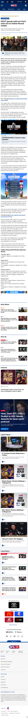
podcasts (6, 386)
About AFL (3, 658)
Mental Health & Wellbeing (6, 661)
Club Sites (19, 1)
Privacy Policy (13, 652)
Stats (24, 9)
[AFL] (2, 2)
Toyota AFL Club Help (5, 664)
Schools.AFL (3, 684)
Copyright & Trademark (14, 713)
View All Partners (13, 624)
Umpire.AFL (3, 682)
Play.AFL (2, 676)
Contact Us (3, 669)
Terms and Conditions (13, 711)
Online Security (4, 715)
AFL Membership (4, 687)
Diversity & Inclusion (5, 666)
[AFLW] (7, 2)
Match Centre (11, 9)
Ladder (18, 9)
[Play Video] (14, 127)
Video (3, 9)
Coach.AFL (3, 679)
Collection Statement (20, 652)
